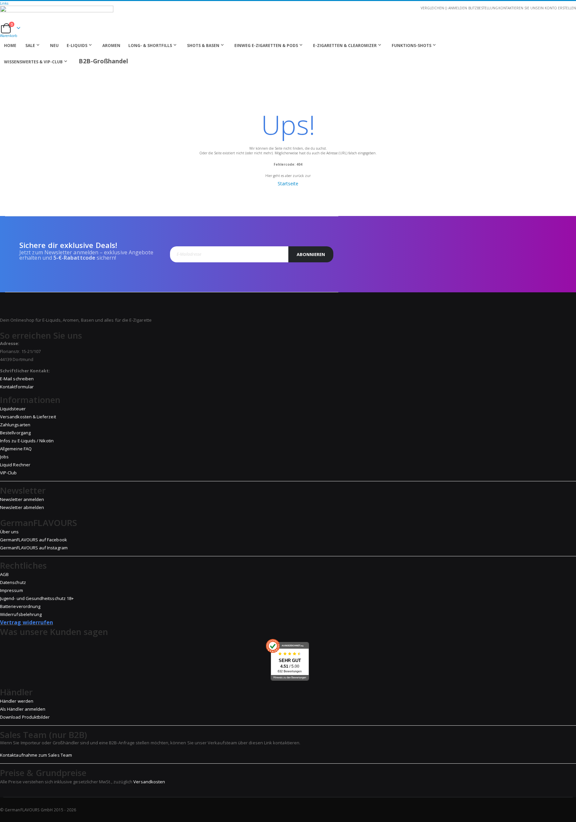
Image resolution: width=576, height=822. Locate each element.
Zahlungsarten (15, 425)
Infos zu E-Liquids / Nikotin (27, 441)
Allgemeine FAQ (16, 449)
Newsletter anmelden (22, 499)
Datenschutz (13, 582)
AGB (4, 574)
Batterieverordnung (20, 606)
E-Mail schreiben (17, 379)
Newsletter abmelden (22, 507)
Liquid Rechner (15, 465)
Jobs (4, 457)
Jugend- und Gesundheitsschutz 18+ (37, 598)
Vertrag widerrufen (26, 622)
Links (4, 3)
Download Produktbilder (25, 717)
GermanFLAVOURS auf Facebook (33, 540)
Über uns (9, 532)
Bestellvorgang (15, 433)
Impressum (11, 590)
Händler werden (16, 701)
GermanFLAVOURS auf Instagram (34, 548)
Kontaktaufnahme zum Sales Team (36, 755)
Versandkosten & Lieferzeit (28, 417)
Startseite (288, 183)
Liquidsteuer (13, 409)
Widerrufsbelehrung (21, 614)
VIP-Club (8, 473)
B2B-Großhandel (103, 61)
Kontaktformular (17, 387)
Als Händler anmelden (22, 709)
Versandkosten (149, 782)
